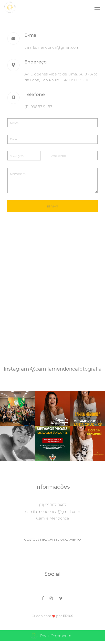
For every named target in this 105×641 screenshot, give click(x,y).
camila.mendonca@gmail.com (51, 47)
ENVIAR (52, 206)
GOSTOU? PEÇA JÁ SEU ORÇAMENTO (52, 539)
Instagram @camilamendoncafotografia (53, 369)
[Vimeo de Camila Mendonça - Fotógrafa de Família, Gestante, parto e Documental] (61, 597)
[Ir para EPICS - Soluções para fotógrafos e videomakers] (53, 616)
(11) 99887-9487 (38, 106)
